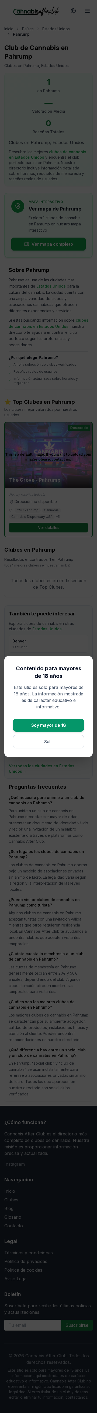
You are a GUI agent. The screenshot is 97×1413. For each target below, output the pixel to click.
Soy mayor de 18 (48, 725)
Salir (48, 741)
